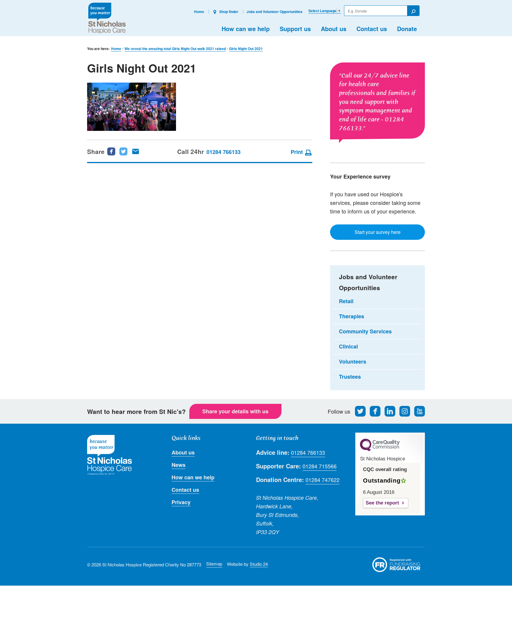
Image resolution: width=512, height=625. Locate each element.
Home (199, 11)
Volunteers (352, 361)
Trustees (350, 376)
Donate (407, 28)
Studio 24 (259, 564)
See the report (382, 503)
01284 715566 (320, 466)
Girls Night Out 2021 (246, 48)
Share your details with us (235, 411)
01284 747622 (322, 479)
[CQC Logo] (380, 449)
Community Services (365, 331)
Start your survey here (378, 232)
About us (333, 28)
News (178, 465)
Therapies (351, 316)
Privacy (181, 502)
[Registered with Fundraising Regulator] (396, 564)
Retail (346, 301)
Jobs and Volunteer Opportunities (275, 11)
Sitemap (214, 563)
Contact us (371, 28)
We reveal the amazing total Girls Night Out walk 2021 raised (175, 48)
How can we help (246, 28)
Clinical (348, 346)
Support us (295, 28)
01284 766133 (224, 152)
